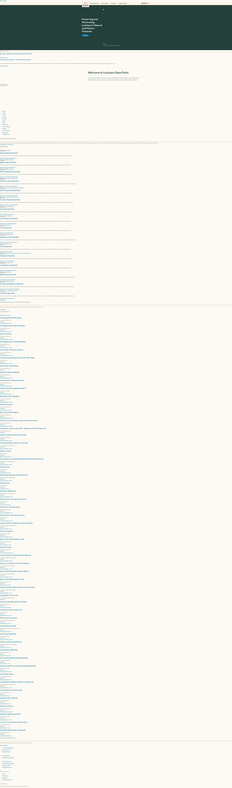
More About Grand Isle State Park (7, 214)
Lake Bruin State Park (7, 293)
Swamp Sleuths (5, 467)
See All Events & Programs (5, 735)
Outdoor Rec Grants (6, 749)
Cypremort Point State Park (9, 237)
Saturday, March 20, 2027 (5, 472)
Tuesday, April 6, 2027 (4, 488)
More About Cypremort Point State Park (8, 242)
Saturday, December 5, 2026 (6, 593)
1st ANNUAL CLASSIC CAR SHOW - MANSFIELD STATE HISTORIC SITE (23, 428)
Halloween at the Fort (7, 706)
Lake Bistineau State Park (8, 265)
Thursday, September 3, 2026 (6, 520)
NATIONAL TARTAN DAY (8, 491)
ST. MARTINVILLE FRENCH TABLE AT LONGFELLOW (17, 682)
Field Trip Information (7, 761)
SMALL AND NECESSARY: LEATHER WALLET (14, 571)
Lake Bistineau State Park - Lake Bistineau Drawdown (15, 59)
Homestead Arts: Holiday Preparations (12, 380)
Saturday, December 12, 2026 (6, 402)
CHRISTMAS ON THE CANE (9, 595)
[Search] (148, 3)
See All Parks (2, 300)
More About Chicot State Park (6, 233)
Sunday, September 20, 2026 (6, 464)
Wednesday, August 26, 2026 (6, 679)
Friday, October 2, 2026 (5, 663)
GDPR (3, 774)
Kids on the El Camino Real (8, 618)
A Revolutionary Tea (6, 404)
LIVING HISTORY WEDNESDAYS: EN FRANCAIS (15, 555)
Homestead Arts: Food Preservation (11, 690)
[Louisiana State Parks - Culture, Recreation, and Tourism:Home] (85, 3)
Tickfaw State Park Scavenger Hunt (11, 610)
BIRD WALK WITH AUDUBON (10, 396)
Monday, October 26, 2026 (5, 456)
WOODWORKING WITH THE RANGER (12, 730)
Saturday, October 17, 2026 (5, 331)
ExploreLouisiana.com (7, 767)
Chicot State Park (6, 228)
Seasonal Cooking (5, 547)
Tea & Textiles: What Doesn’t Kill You (11, 350)
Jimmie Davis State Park (8, 274)
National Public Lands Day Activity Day (12, 515)
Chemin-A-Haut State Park (9, 181)
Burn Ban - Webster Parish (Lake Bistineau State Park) (16, 54)
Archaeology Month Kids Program (10, 318)
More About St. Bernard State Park (7, 261)
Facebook (142, 3)
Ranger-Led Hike (5, 451)
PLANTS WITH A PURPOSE (9, 698)
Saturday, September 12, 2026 (6, 339)
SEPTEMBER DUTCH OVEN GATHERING (13, 342)
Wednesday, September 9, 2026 (6, 552)
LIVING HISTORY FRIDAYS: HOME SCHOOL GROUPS (17, 587)
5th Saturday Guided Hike (8, 634)
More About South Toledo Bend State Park (9, 195)
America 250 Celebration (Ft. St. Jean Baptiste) (14, 563)
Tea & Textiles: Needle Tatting (9, 366)
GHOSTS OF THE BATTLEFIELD (10, 507)
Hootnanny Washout (6, 531)
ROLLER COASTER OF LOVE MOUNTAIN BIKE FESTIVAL (18, 666)
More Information (4, 57)
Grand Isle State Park (7, 209)
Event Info (2, 321)
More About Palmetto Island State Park (8, 158)
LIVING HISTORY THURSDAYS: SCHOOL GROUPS (16, 523)
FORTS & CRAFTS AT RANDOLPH (11, 642)
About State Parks (6, 755)
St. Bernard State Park (7, 256)
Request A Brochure (6, 751)
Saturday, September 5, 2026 (6, 386)
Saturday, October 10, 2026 (5, 323)
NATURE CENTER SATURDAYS (10, 372)
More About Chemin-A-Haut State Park (8, 186)
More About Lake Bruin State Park (7, 298)
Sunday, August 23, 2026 (5, 727)
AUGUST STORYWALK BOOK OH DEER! (13, 435)
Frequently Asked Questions (8, 757)
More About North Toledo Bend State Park (9, 177)
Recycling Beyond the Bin (8, 626)
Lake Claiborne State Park (9, 218)
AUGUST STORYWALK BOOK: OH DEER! (13, 602)
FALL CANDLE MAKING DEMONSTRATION (14, 658)
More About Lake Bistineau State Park (8, 270)
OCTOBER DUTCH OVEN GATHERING (12, 326)
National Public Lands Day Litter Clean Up (13, 499)
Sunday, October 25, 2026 (5, 504)
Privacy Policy (5, 775)
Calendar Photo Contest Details (6, 144)
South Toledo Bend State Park (10, 190)
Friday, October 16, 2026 (5, 315)
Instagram (144, 3)
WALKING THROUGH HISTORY (10, 714)
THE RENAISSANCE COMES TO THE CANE (14, 443)
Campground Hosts (6, 765)
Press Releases (3, 309)
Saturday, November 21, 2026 (6, 378)
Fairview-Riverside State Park (10, 200)
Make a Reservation (4, 745)
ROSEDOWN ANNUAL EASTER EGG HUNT (14, 475)
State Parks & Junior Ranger (8, 763)
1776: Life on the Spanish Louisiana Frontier (13, 722)
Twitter (146, 3)
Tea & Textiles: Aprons (7, 674)
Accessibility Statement (7, 779)
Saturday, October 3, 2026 (5, 655)
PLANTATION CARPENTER (8, 650)
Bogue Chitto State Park (8, 162)
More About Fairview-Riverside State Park (9, 205)
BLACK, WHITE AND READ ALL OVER (12, 539)
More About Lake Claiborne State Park (8, 223)
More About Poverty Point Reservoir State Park (10, 289)
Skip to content (3, 0)
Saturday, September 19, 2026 (6, 426)
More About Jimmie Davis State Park (7, 279)
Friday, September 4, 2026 (5, 585)
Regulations (4, 777)
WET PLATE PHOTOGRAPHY (9, 412)
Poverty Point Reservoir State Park (11, 284)
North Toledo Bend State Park (10, 172)
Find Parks (85, 35)
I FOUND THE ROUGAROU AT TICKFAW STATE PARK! (17, 358)
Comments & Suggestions (7, 747)
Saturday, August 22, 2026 (5, 695)
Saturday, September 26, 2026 (6, 418)
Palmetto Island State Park (9, 153)
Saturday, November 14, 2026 (6, 363)
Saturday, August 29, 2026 (5, 607)
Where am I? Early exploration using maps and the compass (18, 420)
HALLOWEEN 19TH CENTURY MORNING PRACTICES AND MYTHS (21, 459)
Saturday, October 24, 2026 (5, 347)
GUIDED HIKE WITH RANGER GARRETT (13, 388)
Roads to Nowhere (6, 334)
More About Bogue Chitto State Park (7, 167)
